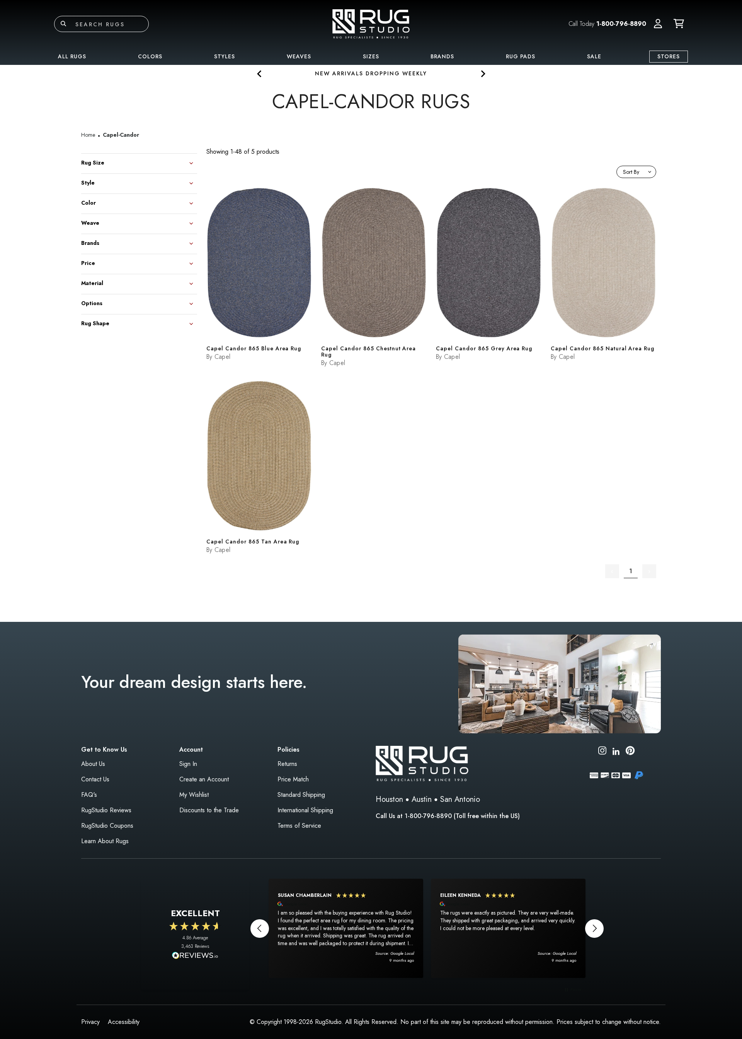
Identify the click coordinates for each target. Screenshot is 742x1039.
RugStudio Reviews (106, 810)
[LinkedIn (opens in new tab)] (616, 750)
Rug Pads (520, 56)
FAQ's (89, 794)
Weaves (299, 56)
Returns (287, 763)
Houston (389, 799)
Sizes (371, 56)
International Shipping (305, 810)
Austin (422, 799)
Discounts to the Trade (209, 810)
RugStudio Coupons (107, 825)
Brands (442, 56)
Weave (90, 222)
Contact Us (95, 779)
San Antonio (460, 799)
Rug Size (92, 162)
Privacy (90, 1021)
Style (88, 182)
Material (92, 282)
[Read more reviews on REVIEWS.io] (195, 956)
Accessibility (124, 1021)
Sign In (188, 763)
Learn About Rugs (105, 841)
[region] (427, 928)
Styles (224, 56)
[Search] (63, 24)
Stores (668, 56)
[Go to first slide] (482, 73)
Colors (150, 56)
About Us (93, 763)
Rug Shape (95, 322)
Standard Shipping (301, 794)
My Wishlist (194, 794)
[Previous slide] (259, 73)
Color (88, 202)
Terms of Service (299, 825)
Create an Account (204, 779)
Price (88, 262)
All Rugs (72, 56)
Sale (594, 56)
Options (91, 302)
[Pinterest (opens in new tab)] (630, 751)
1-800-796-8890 (621, 23)
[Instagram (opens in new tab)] (602, 751)
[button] (658, 24)
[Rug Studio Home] (371, 23)
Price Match (293, 779)
